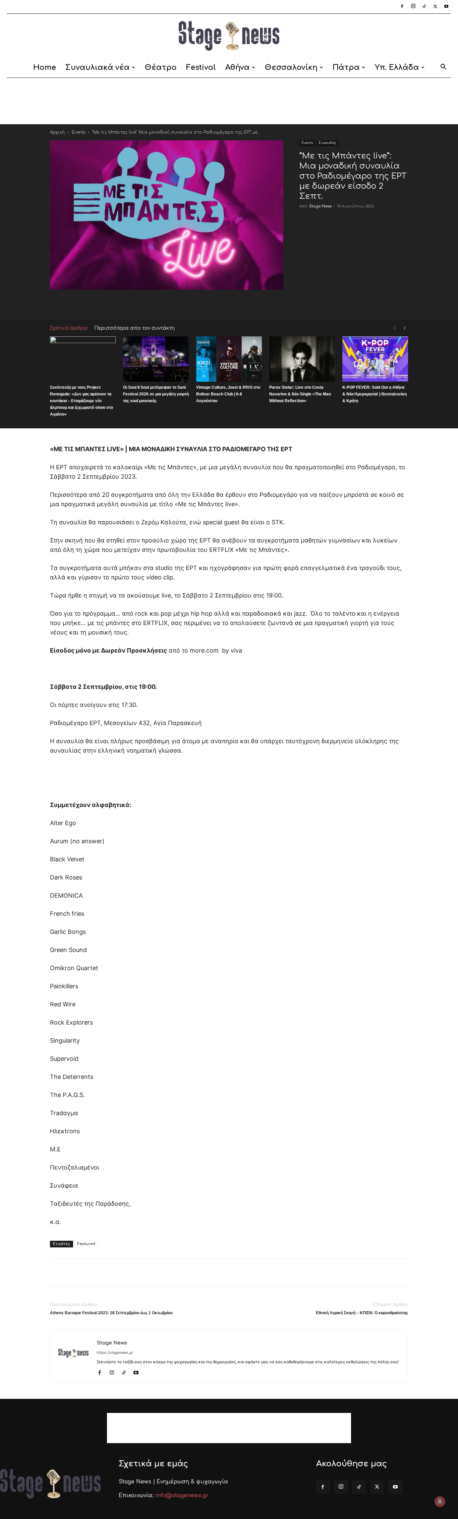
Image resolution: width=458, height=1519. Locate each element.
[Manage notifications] (440, 1501)
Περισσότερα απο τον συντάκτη (134, 328)
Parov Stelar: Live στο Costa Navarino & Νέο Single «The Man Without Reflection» (300, 394)
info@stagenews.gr (182, 1495)
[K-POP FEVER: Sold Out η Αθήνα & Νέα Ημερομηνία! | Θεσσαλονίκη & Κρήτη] (375, 359)
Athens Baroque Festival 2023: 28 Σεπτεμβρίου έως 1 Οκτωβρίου (111, 1313)
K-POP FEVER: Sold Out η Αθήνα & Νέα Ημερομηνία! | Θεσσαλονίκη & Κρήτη (374, 394)
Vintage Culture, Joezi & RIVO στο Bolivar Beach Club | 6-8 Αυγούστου (228, 394)
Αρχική (57, 132)
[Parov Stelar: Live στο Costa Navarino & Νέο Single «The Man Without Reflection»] (302, 359)
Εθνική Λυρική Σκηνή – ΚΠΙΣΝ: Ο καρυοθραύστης (362, 1313)
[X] (435, 6)
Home (44, 67)
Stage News (320, 206)
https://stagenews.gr (115, 1352)
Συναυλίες (328, 143)
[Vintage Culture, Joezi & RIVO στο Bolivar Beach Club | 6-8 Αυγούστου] (229, 359)
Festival (201, 67)
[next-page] (404, 328)
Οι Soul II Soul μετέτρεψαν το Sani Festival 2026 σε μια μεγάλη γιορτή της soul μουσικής (156, 394)
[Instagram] (413, 6)
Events (78, 132)
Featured (86, 1244)
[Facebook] (402, 6)
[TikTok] (424, 6)
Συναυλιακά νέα (97, 67)
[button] (443, 67)
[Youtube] (446, 6)
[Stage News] (229, 36)
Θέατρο (161, 67)
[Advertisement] (229, 101)
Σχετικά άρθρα (69, 328)
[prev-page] (394, 328)
